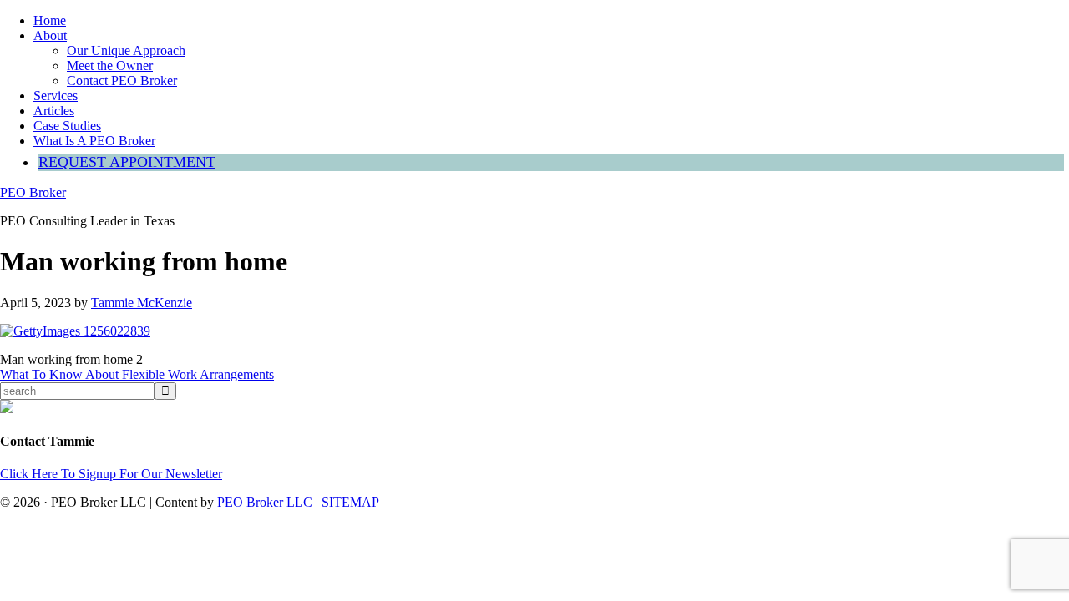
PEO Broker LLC (264, 502)
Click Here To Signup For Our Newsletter (111, 474)
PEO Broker (33, 192)
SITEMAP (350, 502)
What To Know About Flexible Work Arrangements (137, 374)
